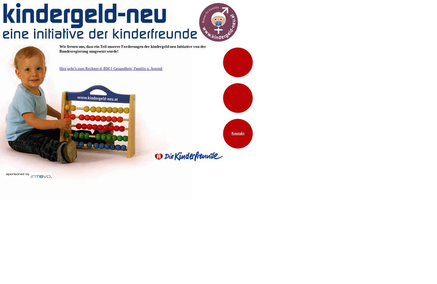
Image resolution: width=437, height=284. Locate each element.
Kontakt (238, 133)
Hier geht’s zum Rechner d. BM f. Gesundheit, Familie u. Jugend (110, 68)
